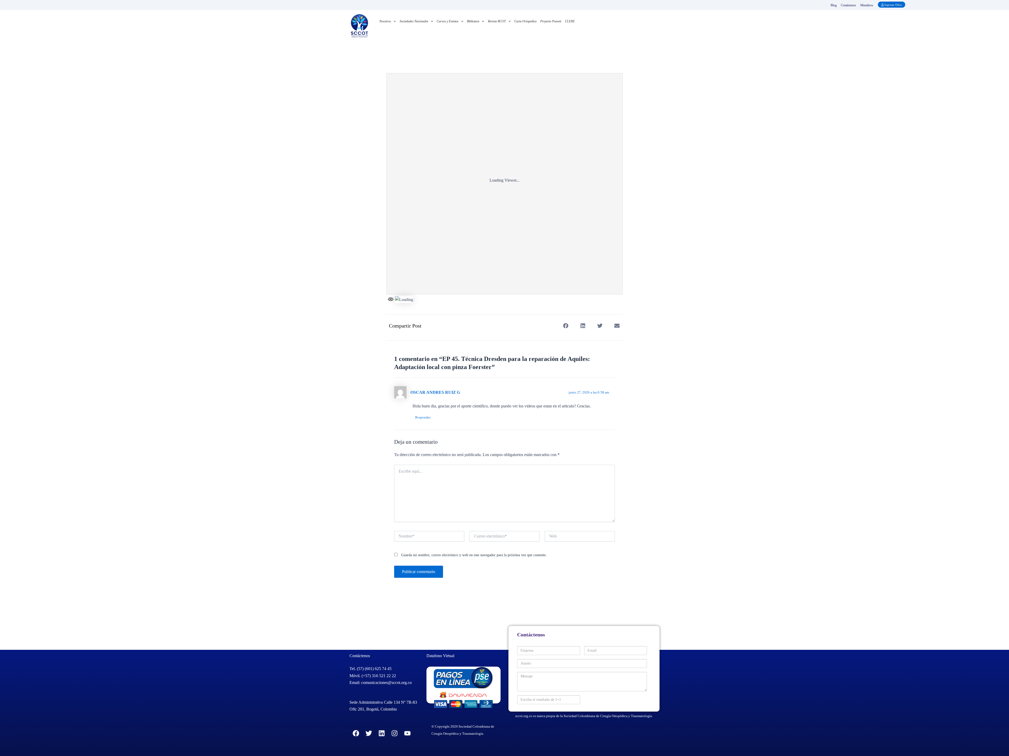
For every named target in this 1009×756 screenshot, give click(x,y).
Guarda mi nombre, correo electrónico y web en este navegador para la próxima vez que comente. (474, 555)
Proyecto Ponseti (550, 21)
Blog (834, 5)
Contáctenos (848, 5)
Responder (422, 417)
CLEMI (569, 21)
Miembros (866, 5)
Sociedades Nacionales (414, 21)
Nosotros (385, 21)
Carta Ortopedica (525, 21)
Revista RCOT (497, 21)
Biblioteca (473, 21)
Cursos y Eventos (448, 21)
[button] (566, 326)
